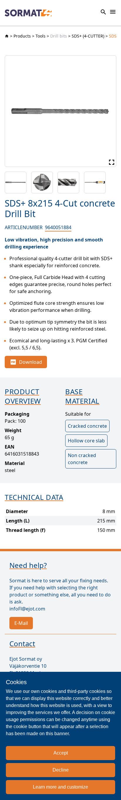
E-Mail (21, 623)
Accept (60, 752)
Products (22, 36)
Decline (61, 769)
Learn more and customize (60, 786)
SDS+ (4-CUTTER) (88, 36)
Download (30, 362)
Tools (41, 36)
